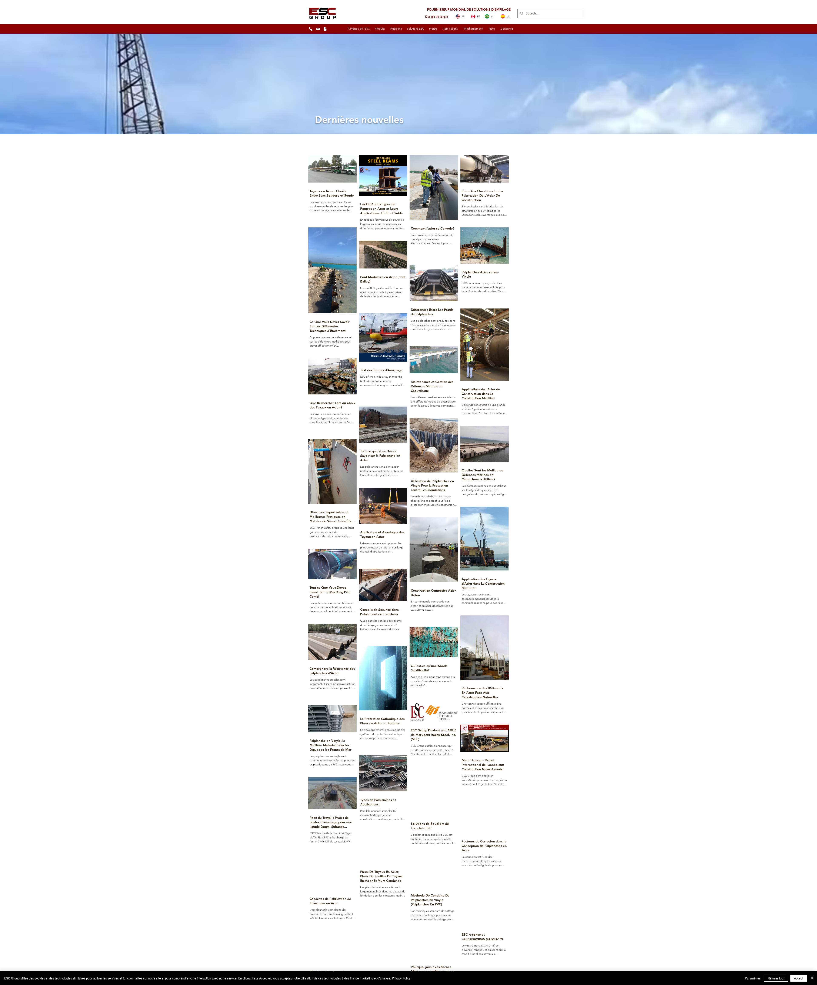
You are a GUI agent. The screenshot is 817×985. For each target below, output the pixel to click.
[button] (358, 28)
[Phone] (310, 29)
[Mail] (318, 29)
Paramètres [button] (753, 978)
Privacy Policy (401, 978)
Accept (798, 978)
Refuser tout (776, 978)
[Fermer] (811, 978)
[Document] (325, 29)
